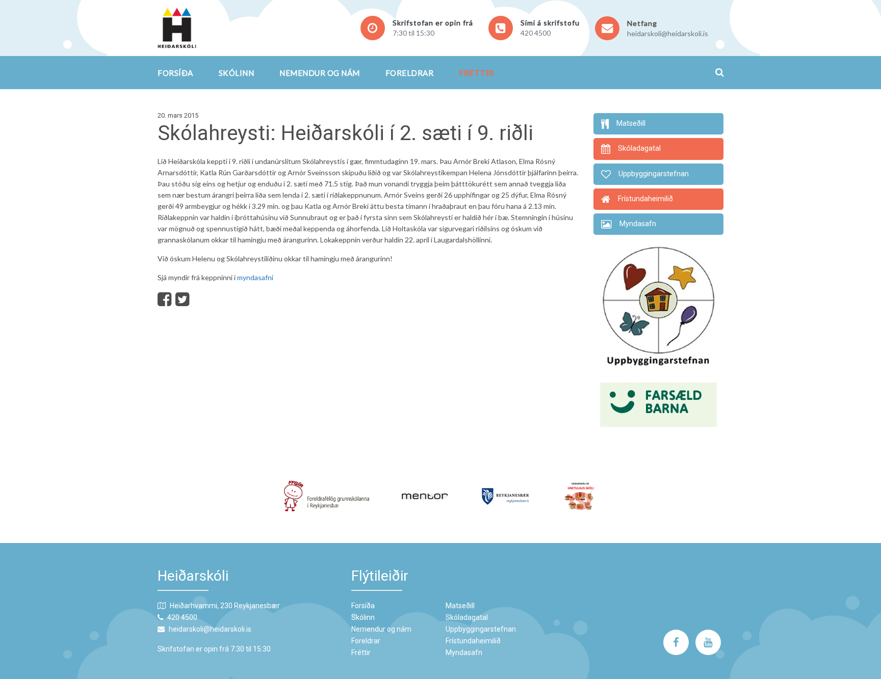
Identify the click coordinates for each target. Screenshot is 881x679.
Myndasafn (464, 652)
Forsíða (175, 72)
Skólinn (236, 72)
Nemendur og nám (319, 72)
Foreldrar (409, 72)
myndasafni (255, 277)
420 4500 (536, 33)
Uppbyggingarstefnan (481, 629)
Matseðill (460, 606)
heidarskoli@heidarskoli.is (667, 33)
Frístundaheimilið (473, 641)
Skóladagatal (467, 617)
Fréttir (476, 72)
